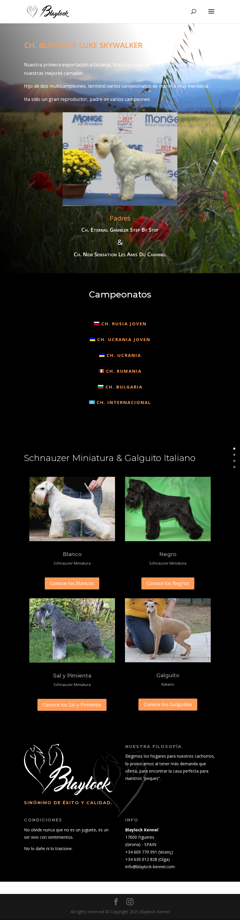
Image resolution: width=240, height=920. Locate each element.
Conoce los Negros (168, 583)
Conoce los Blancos (72, 583)
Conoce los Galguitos (168, 704)
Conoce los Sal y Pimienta (72, 704)
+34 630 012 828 (141, 859)
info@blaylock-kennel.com (150, 866)
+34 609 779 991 (141, 852)
